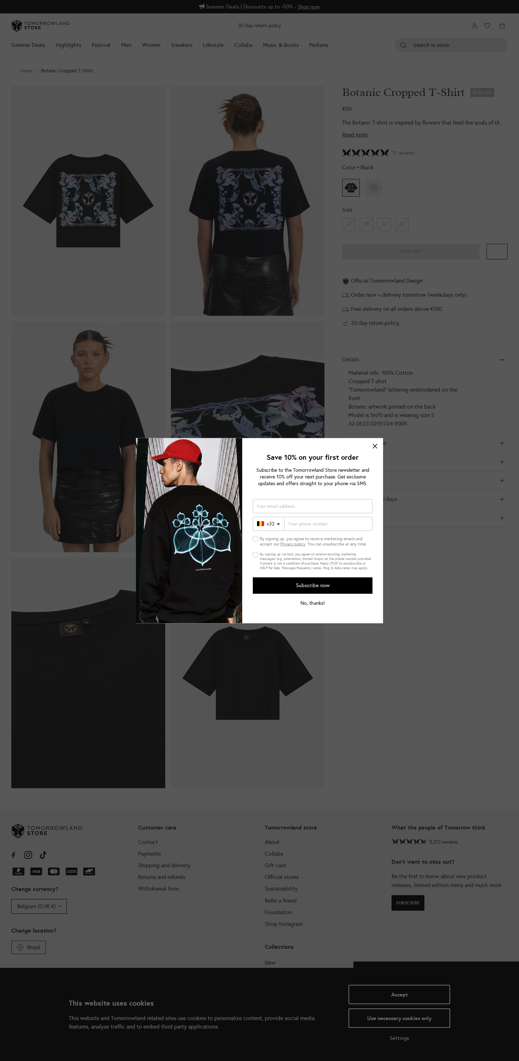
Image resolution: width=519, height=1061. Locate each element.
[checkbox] (255, 538)
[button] (375, 446)
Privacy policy (292, 543)
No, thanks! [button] (312, 603)
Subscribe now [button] (313, 585)
